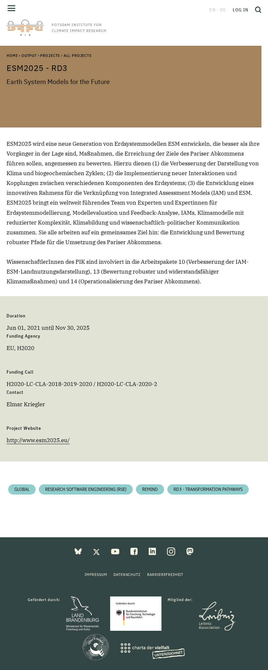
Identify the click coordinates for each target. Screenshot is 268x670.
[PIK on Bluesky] (79, 551)
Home (12, 55)
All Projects (78, 55)
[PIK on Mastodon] (189, 551)
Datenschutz (126, 574)
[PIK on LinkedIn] (153, 551)
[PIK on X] (97, 551)
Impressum (96, 574)
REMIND (150, 489)
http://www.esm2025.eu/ (38, 440)
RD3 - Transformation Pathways (208, 489)
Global (21, 489)
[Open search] (256, 10)
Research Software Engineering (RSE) (85, 489)
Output (29, 55)
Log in (240, 10)
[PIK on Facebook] (134, 551)
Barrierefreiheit (165, 574)
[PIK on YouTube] (116, 551)
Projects (50, 55)
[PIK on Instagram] (171, 551)
